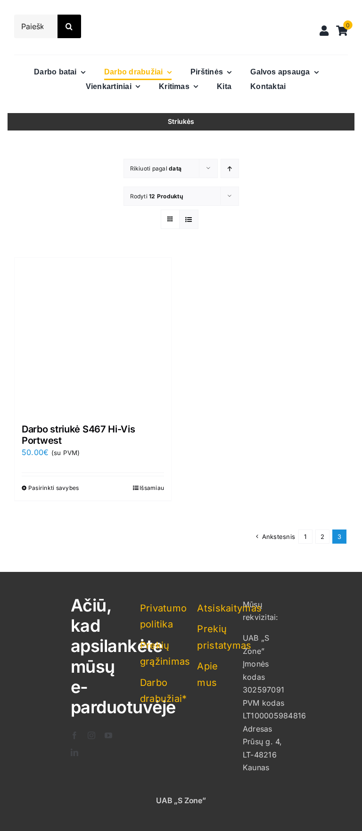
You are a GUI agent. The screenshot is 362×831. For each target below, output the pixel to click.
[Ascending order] (230, 168)
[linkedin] (74, 752)
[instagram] (91, 735)
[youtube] (108, 735)
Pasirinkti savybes (53, 487)
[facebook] (74, 735)
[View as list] (189, 219)
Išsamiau (152, 487)
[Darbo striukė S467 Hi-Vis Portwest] (93, 336)
